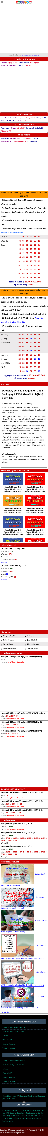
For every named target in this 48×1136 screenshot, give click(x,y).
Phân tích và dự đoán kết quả (13, 1031)
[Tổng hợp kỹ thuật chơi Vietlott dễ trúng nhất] (17, 897)
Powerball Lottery (33, 648)
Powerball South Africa (28, 1096)
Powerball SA (6, 141)
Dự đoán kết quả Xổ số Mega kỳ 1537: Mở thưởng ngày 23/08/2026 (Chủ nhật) (13, 532)
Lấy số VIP (21, 128)
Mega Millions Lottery (10, 648)
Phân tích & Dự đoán (8, 66)
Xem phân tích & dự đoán (15, 662)
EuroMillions (6, 1096)
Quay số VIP (13, 63)
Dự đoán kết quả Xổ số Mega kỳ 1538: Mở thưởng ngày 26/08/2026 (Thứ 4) (35, 511)
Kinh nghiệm (34, 63)
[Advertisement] (24, 29)
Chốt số (20, 66)
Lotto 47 (36, 138)
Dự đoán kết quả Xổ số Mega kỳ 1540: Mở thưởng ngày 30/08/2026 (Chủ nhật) (35, 489)
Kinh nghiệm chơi (8, 1044)
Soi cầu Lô (30, 128)
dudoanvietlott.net (8, 404)
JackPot (4, 63)
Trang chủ (5, 128)
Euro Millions (26, 138)
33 (7, 557)
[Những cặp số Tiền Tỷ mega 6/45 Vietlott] (17, 874)
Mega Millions (15, 138)
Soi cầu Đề (39, 128)
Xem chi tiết (4, 562)
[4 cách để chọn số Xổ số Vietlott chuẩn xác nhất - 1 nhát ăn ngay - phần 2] (17, 945)
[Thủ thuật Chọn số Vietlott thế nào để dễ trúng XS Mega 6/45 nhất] (17, 997)
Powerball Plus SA (19, 141)
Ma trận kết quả (8, 644)
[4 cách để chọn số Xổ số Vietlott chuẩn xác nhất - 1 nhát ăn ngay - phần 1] (17, 972)
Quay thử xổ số (32, 640)
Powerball (5, 138)
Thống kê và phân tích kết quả (13, 1027)
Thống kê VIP (24, 63)
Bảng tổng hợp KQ (9, 636)
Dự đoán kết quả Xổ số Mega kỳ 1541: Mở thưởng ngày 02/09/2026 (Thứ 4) (13, 489)
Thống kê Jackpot (9, 640)
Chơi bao (28, 66)
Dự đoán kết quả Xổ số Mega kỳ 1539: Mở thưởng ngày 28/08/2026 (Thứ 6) (13, 511)
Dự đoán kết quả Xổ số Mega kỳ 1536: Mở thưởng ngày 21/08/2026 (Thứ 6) (35, 532)
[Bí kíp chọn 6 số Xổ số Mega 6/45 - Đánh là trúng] (17, 920)
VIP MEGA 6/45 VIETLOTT (12, 233)
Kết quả (11, 118)
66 (7, 574)
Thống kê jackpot (8, 1048)
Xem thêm (5, 1012)
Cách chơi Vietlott (33, 644)
